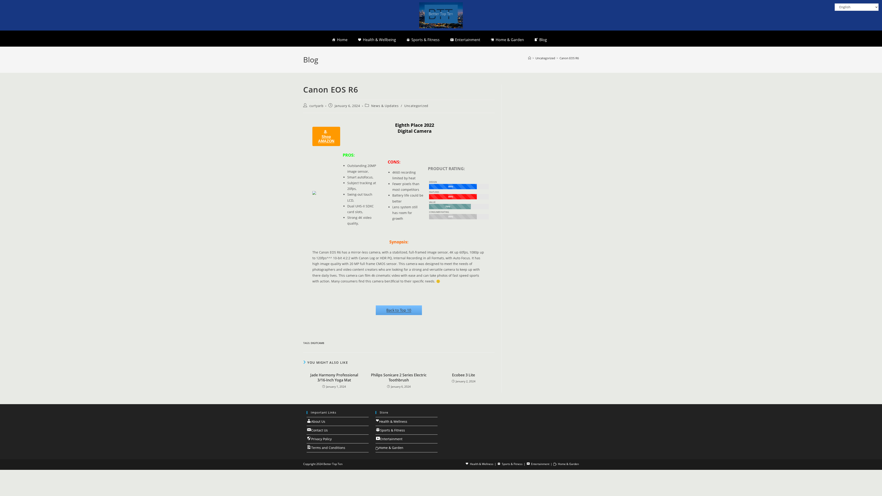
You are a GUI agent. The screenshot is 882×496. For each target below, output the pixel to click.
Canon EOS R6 (569, 58)
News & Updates (385, 106)
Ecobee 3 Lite (463, 375)
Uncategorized (416, 106)
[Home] (529, 58)
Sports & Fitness (425, 39)
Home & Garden (510, 39)
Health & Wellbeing (379, 39)
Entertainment (467, 39)
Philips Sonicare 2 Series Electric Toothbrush (399, 377)
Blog (543, 39)
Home (342, 39)
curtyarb (316, 106)
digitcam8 (317, 343)
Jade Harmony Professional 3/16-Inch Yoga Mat (334, 377)
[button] (326, 136)
